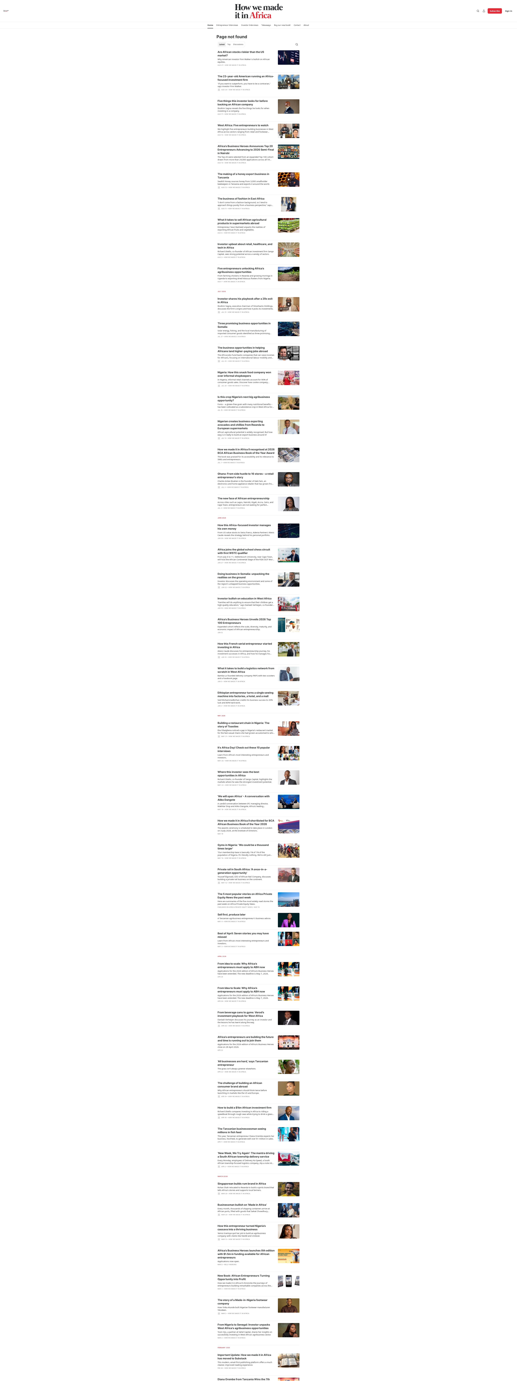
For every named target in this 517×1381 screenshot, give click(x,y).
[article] (258, 60)
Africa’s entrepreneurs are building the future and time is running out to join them (246, 1038)
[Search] (478, 11)
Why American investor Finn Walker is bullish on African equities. (244, 60)
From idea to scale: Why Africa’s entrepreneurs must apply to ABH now (241, 965)
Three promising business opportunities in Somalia (244, 325)
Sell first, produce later (232, 914)
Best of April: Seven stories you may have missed (243, 935)
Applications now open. (228, 1261)
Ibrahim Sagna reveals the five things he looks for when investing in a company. (243, 109)
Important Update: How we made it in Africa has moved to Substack (244, 1356)
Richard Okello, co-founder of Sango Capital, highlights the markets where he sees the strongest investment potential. (245, 780)
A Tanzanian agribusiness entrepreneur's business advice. (244, 918)
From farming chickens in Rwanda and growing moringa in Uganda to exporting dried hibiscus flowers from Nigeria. (245, 277)
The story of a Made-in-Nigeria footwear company (243, 1302)
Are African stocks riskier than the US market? (241, 53)
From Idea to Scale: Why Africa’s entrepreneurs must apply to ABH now (241, 990)
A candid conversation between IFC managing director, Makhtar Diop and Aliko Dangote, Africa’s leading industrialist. (243, 805)
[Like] (219, 68)
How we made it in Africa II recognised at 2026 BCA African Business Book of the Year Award (246, 451)
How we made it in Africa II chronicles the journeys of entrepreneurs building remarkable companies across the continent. (244, 1284)
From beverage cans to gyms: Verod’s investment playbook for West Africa (241, 1014)
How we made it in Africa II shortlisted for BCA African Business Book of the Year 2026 (246, 822)
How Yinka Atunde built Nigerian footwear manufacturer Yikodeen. (244, 1308)
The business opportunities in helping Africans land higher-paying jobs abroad (243, 349)
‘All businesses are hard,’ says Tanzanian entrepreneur (243, 1063)
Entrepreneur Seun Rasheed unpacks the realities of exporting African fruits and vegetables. (241, 228)
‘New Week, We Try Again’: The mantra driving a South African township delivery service (246, 1155)
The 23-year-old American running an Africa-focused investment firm (246, 78)
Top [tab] (228, 44)
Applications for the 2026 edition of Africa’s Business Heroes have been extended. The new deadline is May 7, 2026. (246, 972)
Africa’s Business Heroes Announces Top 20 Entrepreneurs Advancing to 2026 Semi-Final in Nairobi (246, 150)
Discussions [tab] (238, 44)
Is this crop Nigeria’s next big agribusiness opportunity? (244, 398)
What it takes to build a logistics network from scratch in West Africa (246, 670)
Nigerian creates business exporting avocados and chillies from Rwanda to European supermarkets (241, 425)
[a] (288, 81)
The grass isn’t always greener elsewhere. (237, 1068)
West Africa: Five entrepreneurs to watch (243, 125)
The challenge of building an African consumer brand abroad (240, 1084)
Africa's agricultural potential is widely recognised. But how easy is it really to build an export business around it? (245, 433)
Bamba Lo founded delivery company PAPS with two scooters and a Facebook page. (246, 677)
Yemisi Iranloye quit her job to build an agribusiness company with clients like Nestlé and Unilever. (242, 1234)
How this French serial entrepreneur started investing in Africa (245, 645)
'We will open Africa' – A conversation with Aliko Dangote (244, 798)
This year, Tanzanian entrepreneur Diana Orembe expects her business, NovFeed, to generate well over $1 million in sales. (246, 1137)
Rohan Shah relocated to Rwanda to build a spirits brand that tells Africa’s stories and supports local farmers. (246, 1188)
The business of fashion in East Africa (241, 198)
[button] (210, 25)
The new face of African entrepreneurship (243, 498)
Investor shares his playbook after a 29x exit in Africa (245, 300)
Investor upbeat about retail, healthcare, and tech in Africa (245, 246)
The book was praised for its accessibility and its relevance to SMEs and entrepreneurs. (246, 458)
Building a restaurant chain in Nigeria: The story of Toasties (243, 724)
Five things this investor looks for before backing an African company (243, 102)
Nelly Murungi (230, 1264)
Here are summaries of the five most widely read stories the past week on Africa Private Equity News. (245, 902)
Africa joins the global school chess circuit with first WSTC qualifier (244, 551)
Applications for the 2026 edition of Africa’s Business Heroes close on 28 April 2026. (246, 1045)
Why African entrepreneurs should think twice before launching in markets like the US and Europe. (242, 1091)
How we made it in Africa (235, 65)
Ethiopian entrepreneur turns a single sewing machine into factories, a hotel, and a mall (245, 694)
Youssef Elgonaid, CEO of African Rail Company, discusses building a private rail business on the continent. (244, 878)
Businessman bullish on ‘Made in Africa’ (242, 1204)
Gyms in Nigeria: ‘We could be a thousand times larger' (243, 846)
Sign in (508, 11)
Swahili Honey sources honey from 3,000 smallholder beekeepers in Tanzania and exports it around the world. (244, 182)
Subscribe (495, 11)
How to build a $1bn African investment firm (244, 1107)
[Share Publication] (484, 11)
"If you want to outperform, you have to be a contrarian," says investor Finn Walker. (244, 85)
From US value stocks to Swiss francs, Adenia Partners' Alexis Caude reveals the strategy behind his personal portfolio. (246, 533)
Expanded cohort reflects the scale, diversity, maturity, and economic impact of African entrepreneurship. (245, 628)
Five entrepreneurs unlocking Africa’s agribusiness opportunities (241, 270)
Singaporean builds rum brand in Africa (242, 1183)
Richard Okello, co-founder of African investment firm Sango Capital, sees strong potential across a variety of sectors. (246, 252)
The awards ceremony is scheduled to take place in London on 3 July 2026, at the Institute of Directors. (245, 829)
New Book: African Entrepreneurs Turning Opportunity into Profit (244, 1277)
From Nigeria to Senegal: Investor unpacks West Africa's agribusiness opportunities (244, 1326)
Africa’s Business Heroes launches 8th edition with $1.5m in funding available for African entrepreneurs (246, 1254)
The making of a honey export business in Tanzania (243, 175)
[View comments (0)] (237, 68)
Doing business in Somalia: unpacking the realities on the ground (243, 575)
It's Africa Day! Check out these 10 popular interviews (244, 749)
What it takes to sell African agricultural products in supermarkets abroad (242, 221)
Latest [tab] (222, 44)
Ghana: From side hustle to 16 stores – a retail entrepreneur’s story (246, 475)
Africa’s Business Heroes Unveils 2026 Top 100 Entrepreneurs (244, 621)
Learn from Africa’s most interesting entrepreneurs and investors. (243, 756)
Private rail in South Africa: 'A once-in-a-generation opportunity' (242, 871)
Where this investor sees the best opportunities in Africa (238, 773)
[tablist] (231, 44)
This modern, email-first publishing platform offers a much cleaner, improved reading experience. (245, 1363)
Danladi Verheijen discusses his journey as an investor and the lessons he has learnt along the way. (245, 1021)
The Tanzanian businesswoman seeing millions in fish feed (242, 1130)
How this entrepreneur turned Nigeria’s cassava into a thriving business (242, 1227)
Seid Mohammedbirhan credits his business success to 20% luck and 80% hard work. (245, 701)
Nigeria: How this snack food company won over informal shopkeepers (244, 374)
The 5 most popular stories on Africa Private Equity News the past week (245, 895)
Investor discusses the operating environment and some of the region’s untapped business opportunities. (245, 582)
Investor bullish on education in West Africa (245, 598)
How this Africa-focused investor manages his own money (244, 527)
